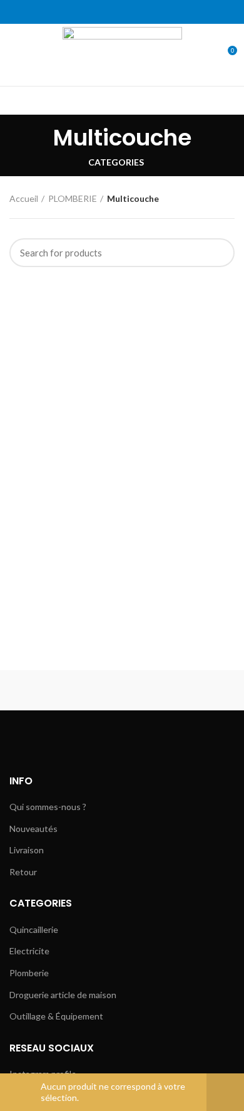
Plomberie (29, 972)
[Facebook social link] (93, 12)
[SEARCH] (217, 252)
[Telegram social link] (151, 12)
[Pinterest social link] (122, 12)
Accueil (23, 198)
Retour (23, 871)
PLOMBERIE (72, 198)
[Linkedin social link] (137, 12)
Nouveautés (33, 828)
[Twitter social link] (108, 12)
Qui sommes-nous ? (47, 806)
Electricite (29, 950)
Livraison (26, 850)
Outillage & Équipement (56, 1016)
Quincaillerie (33, 929)
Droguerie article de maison (62, 994)
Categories (116, 162)
